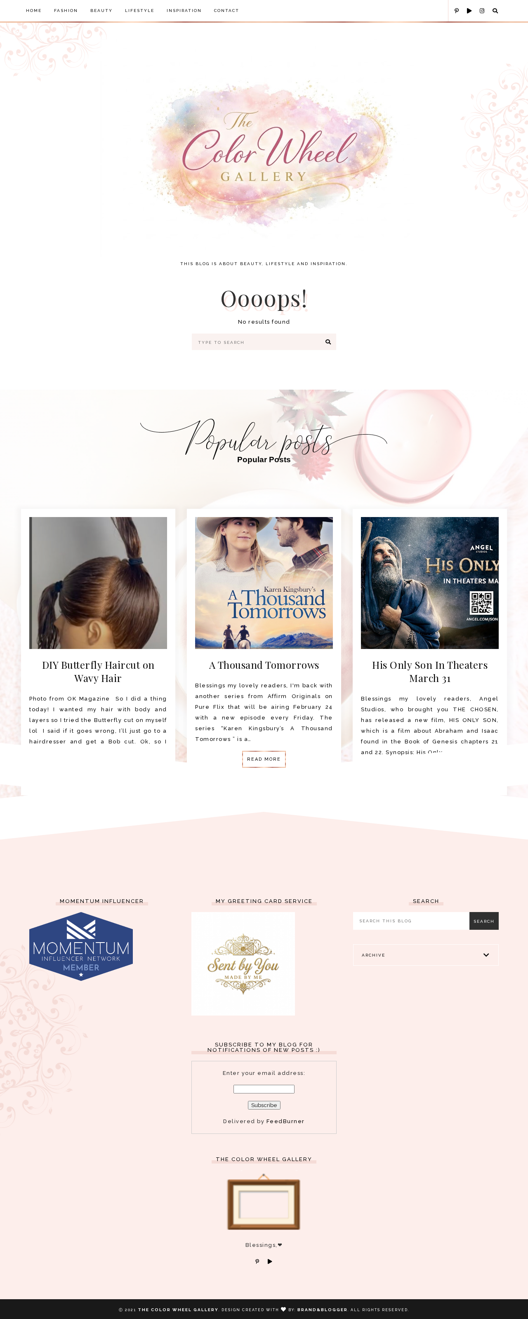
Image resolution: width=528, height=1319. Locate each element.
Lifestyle (139, 10)
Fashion (66, 10)
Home (34, 10)
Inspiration (184, 10)
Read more (264, 759)
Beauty (101, 10)
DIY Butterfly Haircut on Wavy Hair (98, 671)
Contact (226, 10)
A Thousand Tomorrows (264, 664)
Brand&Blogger (322, 1309)
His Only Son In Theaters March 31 (430, 671)
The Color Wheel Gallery (178, 1309)
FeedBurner (285, 1121)
